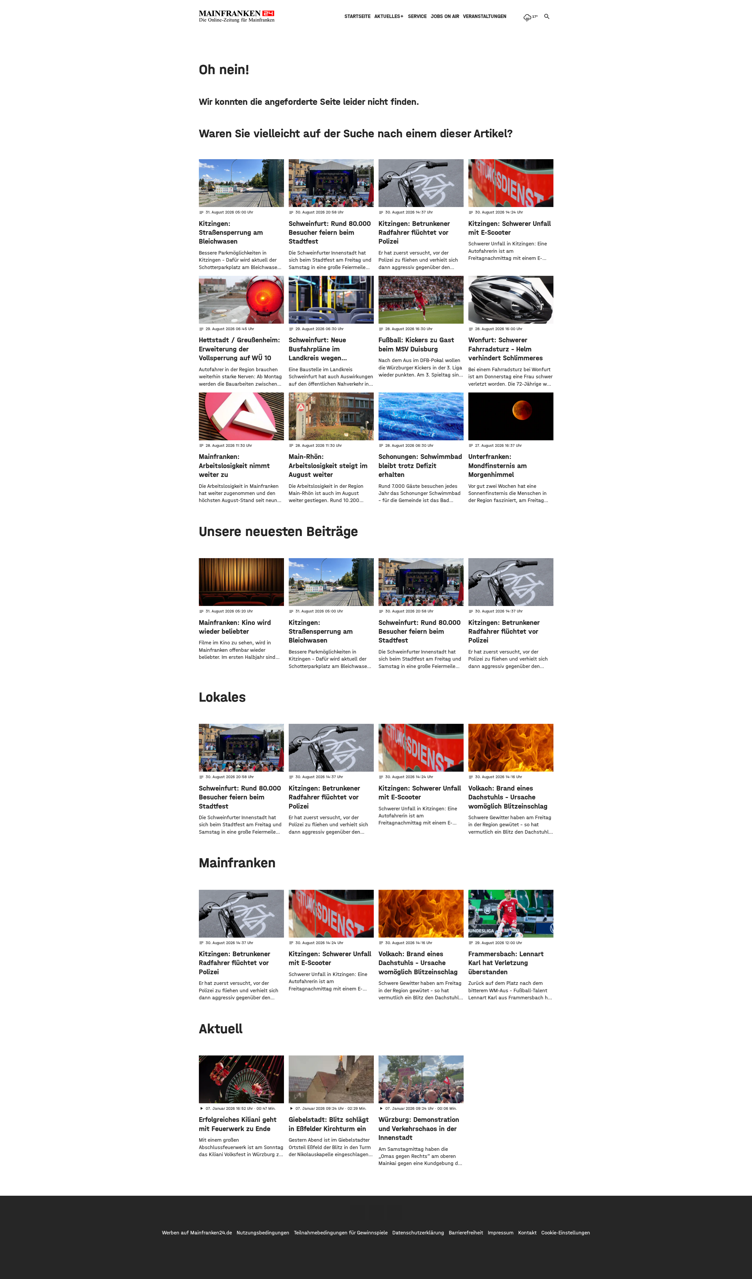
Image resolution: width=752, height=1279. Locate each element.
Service (417, 16)
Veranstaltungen (484, 16)
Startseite (358, 16)
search (546, 16)
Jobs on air (445, 16)
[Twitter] (376, 1212)
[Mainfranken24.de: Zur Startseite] (237, 16)
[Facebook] (357, 1212)
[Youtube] (394, 1212)
